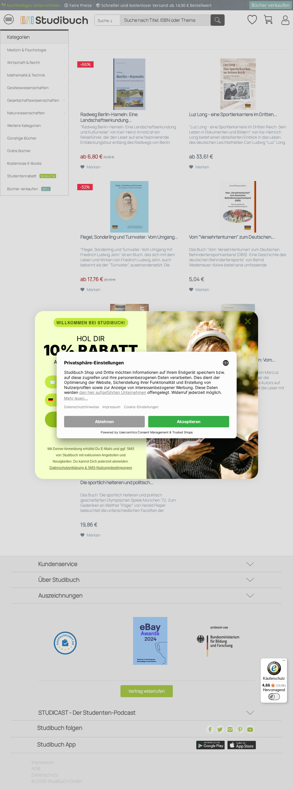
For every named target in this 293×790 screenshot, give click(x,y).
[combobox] (54, 400)
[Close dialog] (248, 321)
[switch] (274, 696)
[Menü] (283, 661)
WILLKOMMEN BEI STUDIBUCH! (90, 322)
